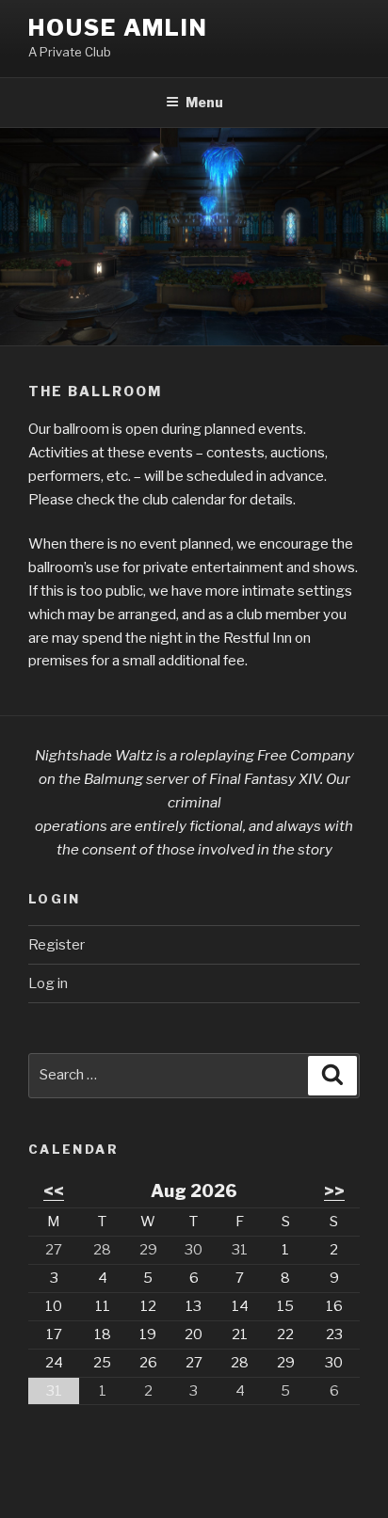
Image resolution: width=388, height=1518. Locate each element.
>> (334, 1191)
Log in (48, 983)
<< (53, 1191)
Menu (204, 102)
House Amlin (118, 27)
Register (56, 944)
